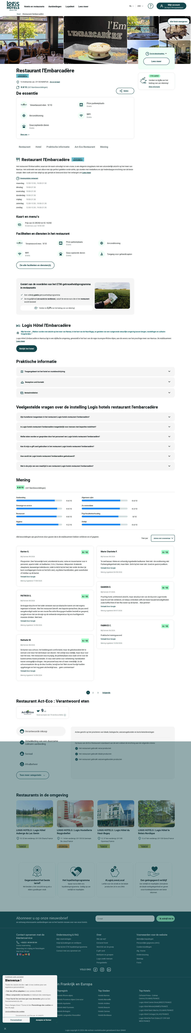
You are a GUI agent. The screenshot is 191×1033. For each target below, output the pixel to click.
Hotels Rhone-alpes (65, 995)
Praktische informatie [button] (58, 146)
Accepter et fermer (43, 1020)
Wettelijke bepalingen (145, 939)
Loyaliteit (70, 6)
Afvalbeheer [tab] (31, 764)
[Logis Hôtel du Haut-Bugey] (115, 813)
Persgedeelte (102, 962)
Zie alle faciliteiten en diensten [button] (35, 265)
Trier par (144, 538)
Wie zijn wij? (101, 939)
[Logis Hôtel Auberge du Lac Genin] (34, 813)
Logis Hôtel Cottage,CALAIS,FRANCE (154, 1014)
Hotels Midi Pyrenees (65, 1007)
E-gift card (101, 950)
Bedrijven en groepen (105, 954)
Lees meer (83, 6)
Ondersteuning (143, 954)
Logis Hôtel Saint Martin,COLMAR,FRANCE (156, 1010)
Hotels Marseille (104, 999)
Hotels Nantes (104, 995)
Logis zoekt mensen (105, 958)
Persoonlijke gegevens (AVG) (148, 943)
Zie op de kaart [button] (55, 82)
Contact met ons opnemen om (68, 950)
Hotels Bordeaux (104, 1015)
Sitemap (140, 958)
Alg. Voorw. (141, 950)
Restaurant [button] (24, 146)
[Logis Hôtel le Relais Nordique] (156, 813)
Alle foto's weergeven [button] (178, 21)
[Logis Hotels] (13, 5)
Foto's (139, 962)
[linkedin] (109, 969)
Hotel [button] (38, 146)
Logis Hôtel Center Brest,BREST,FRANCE (155, 1002)
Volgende (103, 692)
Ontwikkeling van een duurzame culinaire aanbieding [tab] (41, 742)
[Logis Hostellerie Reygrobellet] (75, 813)
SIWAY (123, 1030)
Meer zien (24, 134)
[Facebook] (95, 969)
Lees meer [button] (86, 172)
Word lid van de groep (105, 947)
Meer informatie (154, 87)
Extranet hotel (102, 943)
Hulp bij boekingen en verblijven (68, 943)
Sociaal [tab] (29, 753)
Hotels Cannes (104, 1011)
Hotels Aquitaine (63, 1003)
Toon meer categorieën (30, 775)
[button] (5, 1028)
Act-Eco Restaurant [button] (85, 146)
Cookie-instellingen (144, 947)
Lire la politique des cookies (14, 1011)
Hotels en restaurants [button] (34, 6)
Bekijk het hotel (26, 348)
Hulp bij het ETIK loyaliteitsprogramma (71, 947)
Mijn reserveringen (63, 939)
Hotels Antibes (104, 1003)
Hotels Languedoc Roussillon (69, 1015)
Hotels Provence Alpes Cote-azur (70, 999)
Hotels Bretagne (63, 1011)
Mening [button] (104, 146)
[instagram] (102, 969)
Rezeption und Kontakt (34, 382)
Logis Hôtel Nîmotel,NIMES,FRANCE (153, 1006)
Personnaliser (16, 1020)
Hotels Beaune (104, 1007)
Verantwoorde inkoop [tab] (36, 731)
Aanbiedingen (54, 6)
